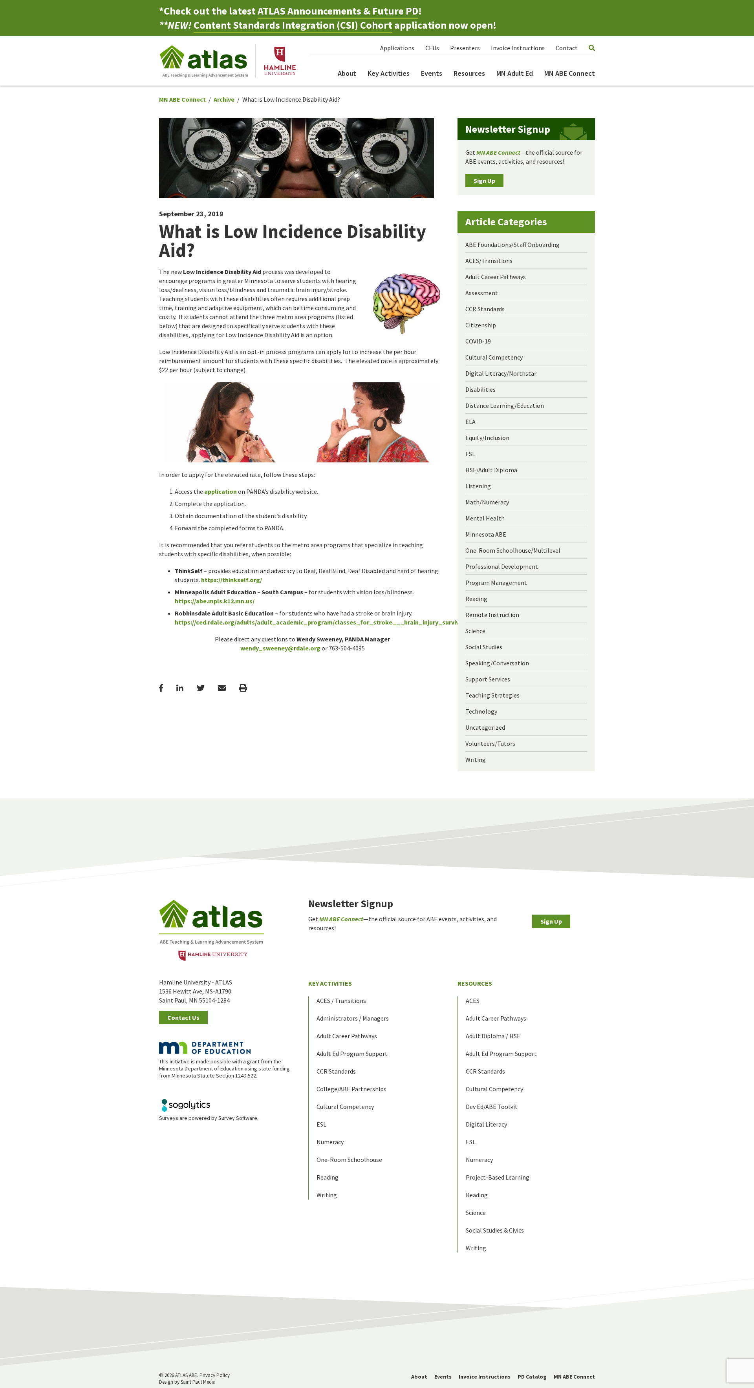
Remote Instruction (492, 615)
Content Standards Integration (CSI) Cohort (293, 24)
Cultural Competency (494, 357)
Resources (469, 73)
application (220, 491)
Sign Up (484, 180)
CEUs (432, 48)
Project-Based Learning (497, 1177)
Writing (475, 759)
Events (431, 73)
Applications (397, 48)
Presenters (465, 48)
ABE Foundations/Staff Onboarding (512, 244)
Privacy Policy (214, 1375)
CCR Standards (485, 309)
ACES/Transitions (488, 261)
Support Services (487, 679)
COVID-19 (478, 341)
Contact (567, 48)
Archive (224, 99)
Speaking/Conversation (497, 663)
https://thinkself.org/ (231, 580)
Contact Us (183, 1017)
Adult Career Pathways (495, 277)
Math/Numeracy (487, 502)
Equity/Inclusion (487, 438)
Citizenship (480, 325)
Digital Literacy (486, 1124)
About (347, 73)
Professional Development (501, 566)
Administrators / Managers (353, 1018)
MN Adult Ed (514, 73)
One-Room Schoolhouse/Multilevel (512, 550)
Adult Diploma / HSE (493, 1036)
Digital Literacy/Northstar (500, 373)
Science (475, 631)
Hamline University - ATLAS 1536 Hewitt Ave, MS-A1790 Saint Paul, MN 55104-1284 (195, 991)
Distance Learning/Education (504, 405)
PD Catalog (532, 1376)
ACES (472, 1000)
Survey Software (237, 1117)
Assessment (481, 293)
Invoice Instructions (518, 48)
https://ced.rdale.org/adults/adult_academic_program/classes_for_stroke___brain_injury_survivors (322, 622)
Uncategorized (485, 727)
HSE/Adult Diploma (491, 470)
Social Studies (483, 647)
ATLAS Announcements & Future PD (338, 10)
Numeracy (330, 1142)
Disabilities (480, 389)
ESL (470, 454)
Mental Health (485, 518)
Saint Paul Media (198, 1382)
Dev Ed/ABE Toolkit (492, 1106)
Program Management (496, 582)
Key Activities (389, 73)
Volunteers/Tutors (490, 743)
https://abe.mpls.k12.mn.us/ (214, 601)
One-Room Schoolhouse (349, 1159)
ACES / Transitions (341, 1000)
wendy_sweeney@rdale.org (280, 648)
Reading (476, 599)
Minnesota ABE (485, 534)
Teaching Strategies (492, 695)
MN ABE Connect (569, 73)
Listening (478, 486)
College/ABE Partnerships (351, 1089)
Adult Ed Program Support (352, 1053)
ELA (470, 422)
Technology (481, 711)
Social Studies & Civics (495, 1230)
